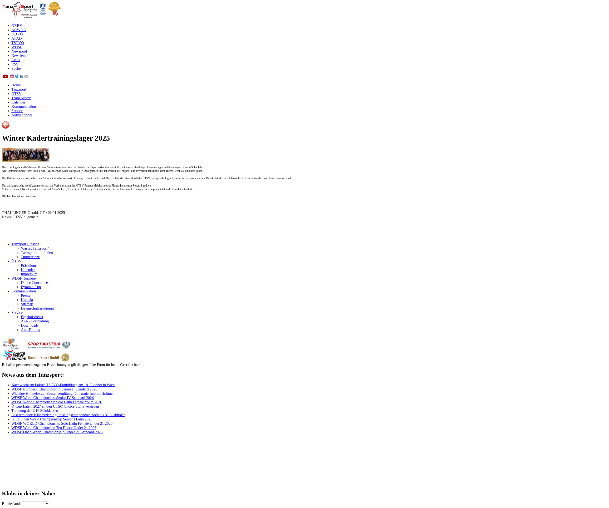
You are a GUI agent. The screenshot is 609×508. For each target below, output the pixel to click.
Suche (16, 68)
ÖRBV (16, 26)
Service (17, 111)
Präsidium (28, 265)
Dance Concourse (34, 283)
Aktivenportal (21, 115)
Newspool (19, 51)
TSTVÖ (17, 43)
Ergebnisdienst (32, 317)
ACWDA (18, 30)
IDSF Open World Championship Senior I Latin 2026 (51, 419)
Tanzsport (18, 89)
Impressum (29, 274)
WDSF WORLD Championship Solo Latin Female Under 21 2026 (62, 423)
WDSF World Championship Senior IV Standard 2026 (52, 398)
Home (16, 85)
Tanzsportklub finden (37, 253)
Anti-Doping (30, 330)
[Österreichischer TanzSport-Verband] (20, 17)
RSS (14, 64)
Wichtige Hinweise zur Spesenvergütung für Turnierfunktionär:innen (62, 393)
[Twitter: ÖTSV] (17, 77)
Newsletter (19, 56)
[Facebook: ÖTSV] (21, 77)
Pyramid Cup (31, 287)
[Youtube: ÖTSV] (5, 77)
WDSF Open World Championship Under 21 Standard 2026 (57, 432)
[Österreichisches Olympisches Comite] (43, 17)
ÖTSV (16, 94)
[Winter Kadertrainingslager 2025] (25, 160)
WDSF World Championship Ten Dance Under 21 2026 (53, 428)
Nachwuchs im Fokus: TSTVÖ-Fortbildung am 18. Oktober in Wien (63, 385)
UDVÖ (17, 34)
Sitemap (27, 304)
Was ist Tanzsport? (35, 248)
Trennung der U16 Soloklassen (34, 411)
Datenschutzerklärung (37, 308)
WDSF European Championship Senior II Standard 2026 (54, 389)
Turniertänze (30, 257)
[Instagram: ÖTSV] (12, 77)
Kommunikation (23, 106)
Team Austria (21, 98)
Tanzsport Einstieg (25, 244)
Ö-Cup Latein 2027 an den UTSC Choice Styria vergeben (55, 406)
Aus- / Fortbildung (35, 321)
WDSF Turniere (23, 278)
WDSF (16, 47)
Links (15, 60)
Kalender (18, 102)
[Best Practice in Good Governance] (54, 17)
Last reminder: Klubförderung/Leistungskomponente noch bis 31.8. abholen (68, 415)
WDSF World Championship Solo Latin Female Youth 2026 (56, 402)
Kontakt (27, 300)
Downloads (29, 325)
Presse (25, 295)
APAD (16, 38)
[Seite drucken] (26, 77)
